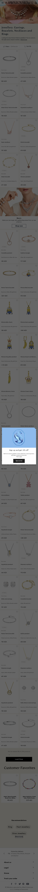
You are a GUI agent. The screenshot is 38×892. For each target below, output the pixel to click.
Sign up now (19, 460)
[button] (36, 428)
